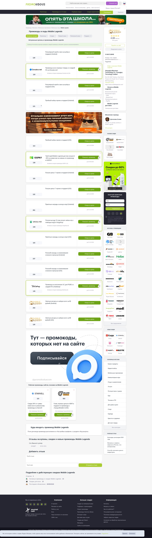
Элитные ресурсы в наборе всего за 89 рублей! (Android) (58, 302)
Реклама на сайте (56, 506)
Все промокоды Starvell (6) (36, 411)
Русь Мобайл (110, 150)
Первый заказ (63, 36)
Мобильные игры (55, 27)
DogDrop (120, 289)
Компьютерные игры (113, 377)
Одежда (110, 414)
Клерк (109, 338)
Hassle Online (120, 142)
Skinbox (120, 274)
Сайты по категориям (83, 525)
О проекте (54, 503)
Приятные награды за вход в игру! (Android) (59, 204)
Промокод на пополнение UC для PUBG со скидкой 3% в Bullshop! (59, 285)
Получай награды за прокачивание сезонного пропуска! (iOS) (56, 270)
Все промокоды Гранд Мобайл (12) (64, 411)
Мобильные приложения (44, 27)
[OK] (117, 213)
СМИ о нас (54, 517)
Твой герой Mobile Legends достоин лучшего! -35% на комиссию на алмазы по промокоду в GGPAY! (60, 158)
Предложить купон (116, 49)
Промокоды (43, 12)
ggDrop (88, 7)
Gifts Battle (109, 237)
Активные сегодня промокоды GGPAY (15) (57, 163)
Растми (120, 353)
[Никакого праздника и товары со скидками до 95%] (76, 19)
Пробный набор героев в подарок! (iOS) (58, 140)
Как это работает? (109, 509)
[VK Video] (41, 504)
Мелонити (109, 346)
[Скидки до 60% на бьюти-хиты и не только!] (115, 176)
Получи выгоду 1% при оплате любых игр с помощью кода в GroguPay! (59, 221)
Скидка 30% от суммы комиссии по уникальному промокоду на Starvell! (36, 406)
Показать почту (109, 82)
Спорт (109, 409)
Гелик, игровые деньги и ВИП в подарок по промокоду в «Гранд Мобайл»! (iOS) (64, 406)
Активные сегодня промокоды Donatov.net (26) (58, 73)
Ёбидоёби (109, 304)
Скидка (53, 36)
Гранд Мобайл (109, 142)
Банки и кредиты (112, 364)
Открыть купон (89, 53)
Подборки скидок (76, 12)
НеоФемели (120, 296)
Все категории (116, 427)
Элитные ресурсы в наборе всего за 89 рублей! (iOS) (58, 319)
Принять (125, 533)
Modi (120, 311)
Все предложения (116, 323)
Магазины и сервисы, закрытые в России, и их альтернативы (114, 444)
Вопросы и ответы (109, 506)
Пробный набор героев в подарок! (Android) (59, 100)
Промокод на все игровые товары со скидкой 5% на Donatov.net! (60, 69)
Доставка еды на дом (83, 517)
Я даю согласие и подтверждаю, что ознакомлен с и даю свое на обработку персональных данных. (116, 219)
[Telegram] (108, 213)
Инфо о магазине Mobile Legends (114, 66)
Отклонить (132, 533)
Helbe (120, 259)
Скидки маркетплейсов (93, 12)
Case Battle (120, 150)
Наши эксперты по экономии (59, 514)
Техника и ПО (111, 400)
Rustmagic (120, 346)
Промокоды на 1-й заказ (59, 12)
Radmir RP (110, 252)
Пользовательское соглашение (113, 512)
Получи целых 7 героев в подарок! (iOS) (58, 188)
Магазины (34, 27)
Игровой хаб (113, 3)
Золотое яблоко (70, 7)
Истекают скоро (81, 514)
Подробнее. (105, 533)
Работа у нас (55, 509)
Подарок (87, 36)
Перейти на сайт (116, 45)
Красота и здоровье (113, 418)
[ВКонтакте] (113, 213)
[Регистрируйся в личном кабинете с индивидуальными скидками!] (64, 122)
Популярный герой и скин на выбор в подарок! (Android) (57, 53)
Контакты (106, 503)
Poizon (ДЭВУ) (120, 281)
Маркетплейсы (112, 368)
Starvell (120, 338)
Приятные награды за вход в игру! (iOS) (58, 237)
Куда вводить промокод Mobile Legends (50, 427)
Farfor (120, 267)
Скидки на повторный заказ (85, 503)
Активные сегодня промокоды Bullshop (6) (57, 290)
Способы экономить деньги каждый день (115, 451)
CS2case (110, 274)
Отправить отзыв (91, 465)
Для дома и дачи (112, 404)
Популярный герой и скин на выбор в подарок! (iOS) (57, 85)
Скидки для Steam (82, 520)
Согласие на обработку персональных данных (115, 521)
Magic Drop (120, 237)
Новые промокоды (82, 509)
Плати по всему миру (80, 7)
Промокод (43, 36)
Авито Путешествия (96, 7)
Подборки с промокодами (84, 506)
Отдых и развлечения (114, 382)
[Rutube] (45, 504)
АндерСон (110, 311)
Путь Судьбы (110, 157)
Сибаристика (120, 304)
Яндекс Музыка (110, 296)
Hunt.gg (110, 353)
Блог (52, 512)
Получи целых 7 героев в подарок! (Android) (59, 172)
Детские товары (112, 423)
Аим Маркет (110, 289)
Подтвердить (107, 12)
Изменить (120, 12)
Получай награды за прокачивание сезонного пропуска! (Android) (56, 254)
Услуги (109, 386)
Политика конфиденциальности (113, 514)
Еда (108, 395)
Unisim (120, 318)
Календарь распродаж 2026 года (115, 438)
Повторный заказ (76, 36)
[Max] (121, 213)
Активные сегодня (32, 36)
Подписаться (116, 208)
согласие (110, 220)
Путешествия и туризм (114, 391)
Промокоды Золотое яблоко (85, 512)
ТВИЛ (109, 318)
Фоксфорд (109, 267)
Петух (120, 244)
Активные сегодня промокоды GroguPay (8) (58, 225)
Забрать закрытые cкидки (111, 517)
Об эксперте (108, 128)
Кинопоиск (110, 281)
